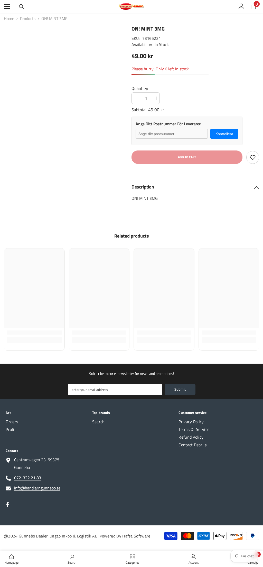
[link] (34, 332)
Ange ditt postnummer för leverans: (168, 124)
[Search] (21, 7)
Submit (180, 389)
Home (9, 18)
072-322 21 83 (27, 478)
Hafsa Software (136, 536)
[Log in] (241, 6)
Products (27, 18)
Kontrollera (224, 134)
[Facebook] (7, 504)
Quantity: (140, 88)
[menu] (7, 6)
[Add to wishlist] (252, 157)
